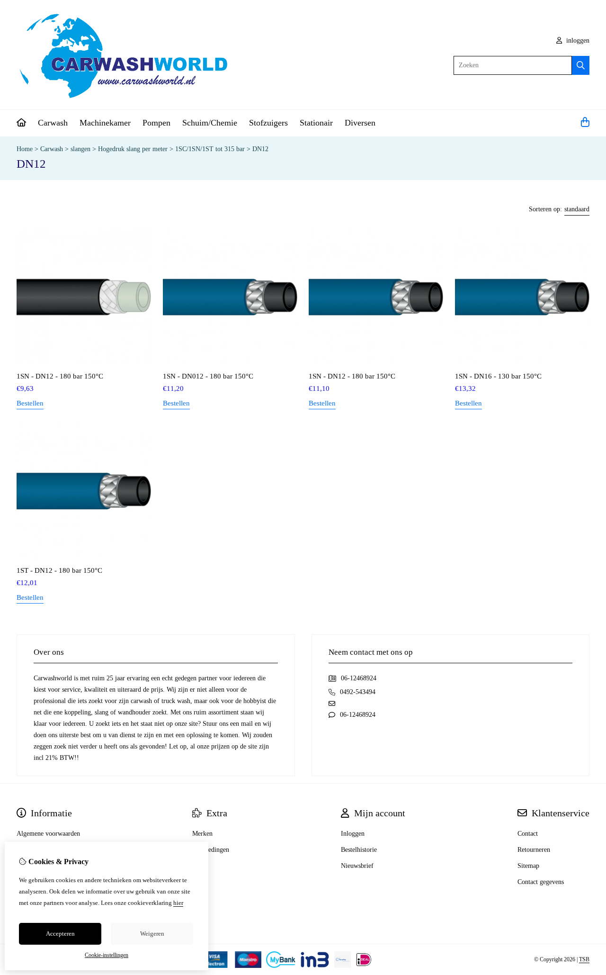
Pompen (156, 122)
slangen (80, 149)
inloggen (576, 40)
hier (178, 902)
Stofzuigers (268, 122)
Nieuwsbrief (357, 865)
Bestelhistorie (359, 849)
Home (25, 149)
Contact (527, 833)
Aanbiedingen (210, 849)
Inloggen (353, 833)
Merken (202, 833)
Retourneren (533, 849)
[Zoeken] (580, 65)
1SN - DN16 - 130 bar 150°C (498, 376)
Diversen (360, 122)
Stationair (316, 122)
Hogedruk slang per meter (133, 149)
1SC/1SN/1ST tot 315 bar (210, 149)
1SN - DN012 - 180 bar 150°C (208, 376)
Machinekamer (105, 122)
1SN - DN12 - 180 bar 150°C (60, 376)
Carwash (53, 122)
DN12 (260, 149)
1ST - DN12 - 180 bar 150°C (59, 570)
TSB (584, 959)
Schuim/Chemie (209, 122)
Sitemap (528, 865)
